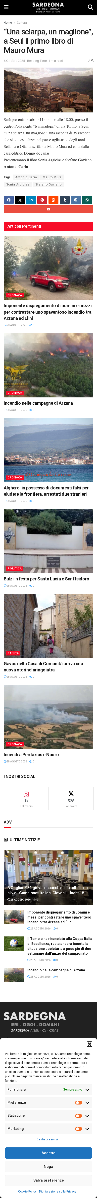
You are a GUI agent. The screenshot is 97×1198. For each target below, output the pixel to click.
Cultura (22, 22)
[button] (89, 1044)
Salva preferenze (48, 1180)
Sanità (13, 653)
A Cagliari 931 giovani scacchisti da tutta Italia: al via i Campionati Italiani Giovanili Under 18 (48, 890)
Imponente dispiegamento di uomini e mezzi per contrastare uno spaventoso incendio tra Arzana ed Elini (48, 312)
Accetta (48, 1153)
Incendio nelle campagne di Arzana (38, 403)
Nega (48, 1166)
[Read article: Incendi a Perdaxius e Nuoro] (48, 717)
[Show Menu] (6, 7)
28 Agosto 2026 (16, 325)
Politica (15, 568)
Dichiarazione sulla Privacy (57, 1191)
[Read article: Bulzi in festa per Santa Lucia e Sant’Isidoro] (48, 541)
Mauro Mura (52, 177)
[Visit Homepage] (48, 7)
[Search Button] (90, 7)
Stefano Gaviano (48, 184)
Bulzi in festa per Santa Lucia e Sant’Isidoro (46, 578)
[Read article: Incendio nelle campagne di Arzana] (48, 365)
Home (8, 22)
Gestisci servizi (47, 1139)
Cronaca (15, 295)
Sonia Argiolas (18, 184)
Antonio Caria (26, 177)
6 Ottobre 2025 (14, 61)
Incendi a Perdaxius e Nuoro (31, 754)
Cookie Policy (27, 1191)
